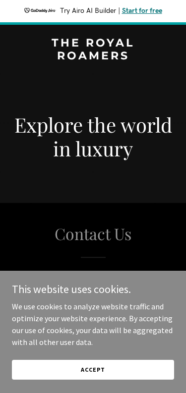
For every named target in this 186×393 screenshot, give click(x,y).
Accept (93, 369)
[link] (93, 56)
